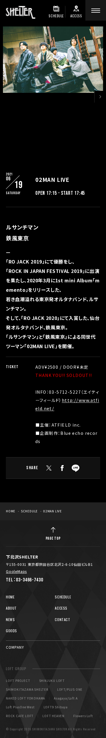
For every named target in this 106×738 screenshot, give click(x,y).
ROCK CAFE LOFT (20, 715)
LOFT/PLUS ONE (69, 689)
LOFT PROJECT (18, 680)
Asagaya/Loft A (65, 698)
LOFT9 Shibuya (56, 707)
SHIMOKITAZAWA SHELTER (27, 689)
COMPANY (15, 647)
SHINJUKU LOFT (52, 680)
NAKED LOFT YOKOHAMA (25, 698)
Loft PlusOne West (20, 707)
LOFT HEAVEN (53, 715)
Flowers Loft (83, 715)
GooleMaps (16, 571)
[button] (100, 97)
